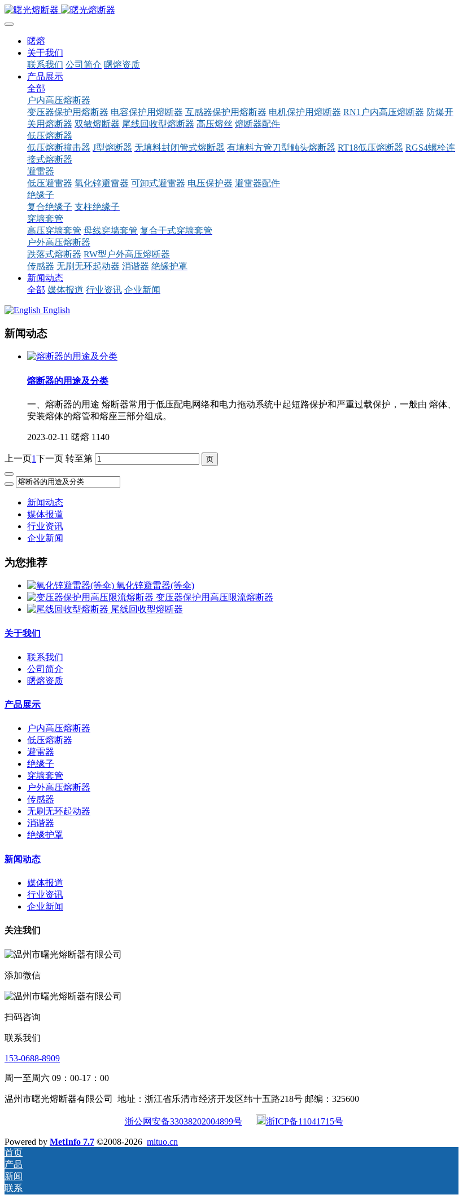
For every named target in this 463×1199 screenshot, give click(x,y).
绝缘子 (40, 763)
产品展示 (23, 704)
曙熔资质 (45, 681)
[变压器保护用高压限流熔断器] (91, 597)
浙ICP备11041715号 (304, 1121)
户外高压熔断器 (58, 787)
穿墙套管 (45, 775)
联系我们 (45, 657)
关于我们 (23, 633)
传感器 (40, 799)
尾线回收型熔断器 (147, 609)
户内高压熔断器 (58, 728)
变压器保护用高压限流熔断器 (214, 597)
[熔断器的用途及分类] (72, 356)
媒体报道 (45, 514)
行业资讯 (45, 526)
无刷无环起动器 (58, 811)
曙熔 (36, 41)
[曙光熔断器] (231, 10)
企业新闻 (45, 538)
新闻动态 (45, 502)
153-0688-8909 (32, 1058)
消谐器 (40, 823)
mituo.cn (162, 1142)
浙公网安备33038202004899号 (183, 1121)
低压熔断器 (49, 740)
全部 (36, 88)
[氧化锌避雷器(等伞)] (71, 585)
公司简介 (45, 669)
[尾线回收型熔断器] (69, 609)
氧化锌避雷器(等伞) (155, 585)
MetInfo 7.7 (72, 1142)
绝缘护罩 (45, 835)
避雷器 (40, 752)
